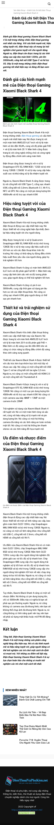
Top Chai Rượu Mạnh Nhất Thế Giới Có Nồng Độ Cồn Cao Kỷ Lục (35, 729)
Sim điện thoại (19, 10)
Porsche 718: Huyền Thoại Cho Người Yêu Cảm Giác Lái (34, 741)
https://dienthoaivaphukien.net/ (27, 809)
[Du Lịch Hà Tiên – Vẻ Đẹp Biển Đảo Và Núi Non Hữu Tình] (10, 715)
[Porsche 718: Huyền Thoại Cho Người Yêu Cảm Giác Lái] (10, 743)
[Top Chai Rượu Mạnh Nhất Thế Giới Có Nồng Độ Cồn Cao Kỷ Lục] (10, 729)
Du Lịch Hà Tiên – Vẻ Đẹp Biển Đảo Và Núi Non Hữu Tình (32, 715)
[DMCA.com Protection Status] (27, 813)
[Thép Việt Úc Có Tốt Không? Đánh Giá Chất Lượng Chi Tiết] (10, 700)
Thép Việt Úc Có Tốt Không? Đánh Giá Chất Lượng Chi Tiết (34, 698)
